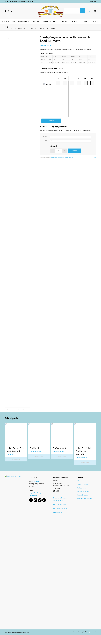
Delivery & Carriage (83, 491)
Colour (45, 137)
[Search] (82, 10)
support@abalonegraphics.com (23, 1)
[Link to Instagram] (8, 10)
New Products (57, 512)
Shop (6, 27)
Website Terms (81, 488)
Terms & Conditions (83, 484)
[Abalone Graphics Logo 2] (50, 11)
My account (93, 1)
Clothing (52, 157)
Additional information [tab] (22, 410)
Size (45, 140)
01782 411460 (9, 1)
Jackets (62, 157)
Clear (95, 157)
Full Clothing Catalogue (60, 508)
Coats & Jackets (57, 157)
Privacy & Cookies (82, 495)
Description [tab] (10, 410)
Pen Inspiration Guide (59, 504)
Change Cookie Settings (84, 498)
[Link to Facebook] (5, 10)
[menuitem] (92, 1)
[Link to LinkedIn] (11, 10)
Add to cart (51, 120)
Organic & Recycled (69, 157)
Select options (17, 459)
